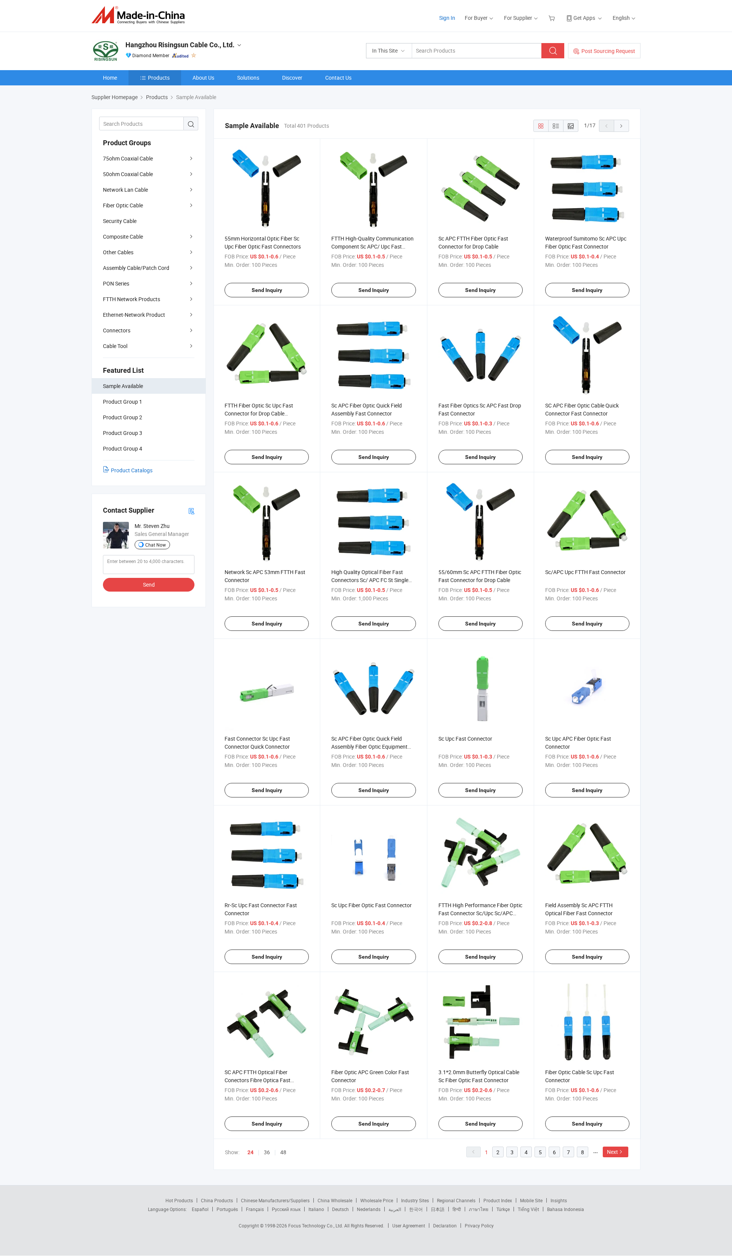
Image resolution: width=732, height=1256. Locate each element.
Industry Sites (415, 1200)
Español (200, 1209)
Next (612, 1151)
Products (159, 77)
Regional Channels (456, 1200)
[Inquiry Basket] (553, 17)
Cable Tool (115, 346)
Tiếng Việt (528, 1209)
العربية (394, 1209)
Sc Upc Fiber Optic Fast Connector (371, 905)
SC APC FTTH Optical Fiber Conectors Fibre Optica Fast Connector (258, 1080)
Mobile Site (531, 1200)
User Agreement (408, 1225)
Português (227, 1209)
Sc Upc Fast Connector (465, 738)
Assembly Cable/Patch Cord (136, 267)
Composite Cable (123, 236)
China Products (217, 1200)
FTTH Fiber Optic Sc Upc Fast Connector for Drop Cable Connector (259, 413)
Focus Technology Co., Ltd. (316, 1225)
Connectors (116, 330)
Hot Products (179, 1200)
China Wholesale (335, 1200)
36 (267, 1152)
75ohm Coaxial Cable (128, 158)
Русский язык (286, 1209)
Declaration (445, 1225)
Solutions (248, 77)
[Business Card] (191, 510)
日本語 (438, 1209)
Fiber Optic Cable (123, 205)
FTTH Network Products (131, 299)
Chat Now (155, 545)
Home (110, 77)
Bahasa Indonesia (565, 1209)
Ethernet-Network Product (134, 314)
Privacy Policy (479, 1225)
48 (283, 1152)
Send (149, 584)
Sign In (447, 17)
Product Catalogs (131, 470)
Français (255, 1209)
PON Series (116, 283)
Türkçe (503, 1209)
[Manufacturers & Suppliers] (140, 15)
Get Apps (584, 17)
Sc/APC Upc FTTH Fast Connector (585, 572)
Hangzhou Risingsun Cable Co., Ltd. (179, 45)
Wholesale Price (376, 1200)
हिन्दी (457, 1209)
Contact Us (338, 77)
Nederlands (368, 1209)
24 (250, 1152)
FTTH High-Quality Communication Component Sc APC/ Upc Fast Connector (372, 246)
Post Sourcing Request (608, 51)
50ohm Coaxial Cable (128, 174)
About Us (203, 77)
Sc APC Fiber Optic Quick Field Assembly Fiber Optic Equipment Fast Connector (369, 746)
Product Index (497, 1200)
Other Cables (118, 252)
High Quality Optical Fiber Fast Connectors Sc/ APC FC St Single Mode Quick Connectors (369, 580)
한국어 (416, 1209)
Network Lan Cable (125, 189)
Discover (292, 77)
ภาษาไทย (478, 1209)
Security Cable (119, 221)
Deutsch (340, 1209)
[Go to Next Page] (621, 126)
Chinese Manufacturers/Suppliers (275, 1200)
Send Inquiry (267, 290)
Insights (559, 1200)
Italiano (316, 1209)
